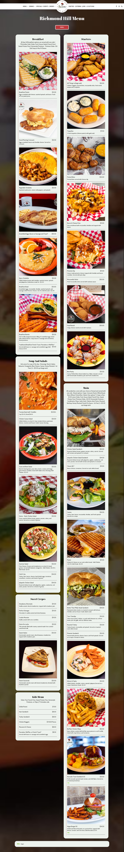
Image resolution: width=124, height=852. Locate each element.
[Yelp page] (121, 6)
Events (45, 6)
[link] (62, 6)
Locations (90, 6)
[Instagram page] (119, 6)
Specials (39, 6)
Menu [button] (25, 6)
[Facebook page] (116, 6)
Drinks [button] (31, 6)
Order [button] (51, 6)
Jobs (84, 6)
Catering (78, 6)
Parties (71, 6)
